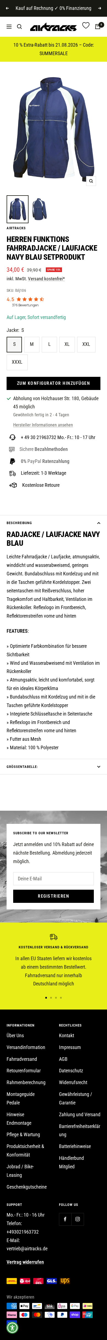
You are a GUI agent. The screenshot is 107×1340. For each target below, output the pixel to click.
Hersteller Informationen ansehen (43, 425)
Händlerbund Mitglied (71, 1162)
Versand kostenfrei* (46, 278)
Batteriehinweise (75, 1146)
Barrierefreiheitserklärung (79, 1130)
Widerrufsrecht (73, 1082)
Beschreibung (19, 523)
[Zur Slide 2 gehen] (51, 998)
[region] (53, 961)
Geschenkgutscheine (27, 1187)
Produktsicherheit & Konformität (25, 1150)
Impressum (70, 1047)
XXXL (17, 362)
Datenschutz (71, 1070)
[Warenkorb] (97, 26)
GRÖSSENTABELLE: (22, 767)
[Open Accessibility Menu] (12, 1328)
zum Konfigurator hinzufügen (53, 383)
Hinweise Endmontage (19, 1119)
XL (67, 344)
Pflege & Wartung (23, 1134)
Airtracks (16, 228)
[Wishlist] (85, 26)
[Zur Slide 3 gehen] (56, 998)
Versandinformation (26, 1047)
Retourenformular (24, 1070)
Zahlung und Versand (79, 1114)
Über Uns (15, 1035)
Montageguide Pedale (21, 1098)
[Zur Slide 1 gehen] (46, 998)
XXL (86, 344)
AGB (63, 1059)
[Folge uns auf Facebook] (65, 1219)
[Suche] (19, 26)
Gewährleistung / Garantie (75, 1098)
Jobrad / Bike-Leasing (20, 1171)
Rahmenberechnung (26, 1082)
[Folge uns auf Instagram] (77, 1219)
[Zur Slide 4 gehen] (61, 998)
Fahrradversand (22, 1059)
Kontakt (66, 1035)
